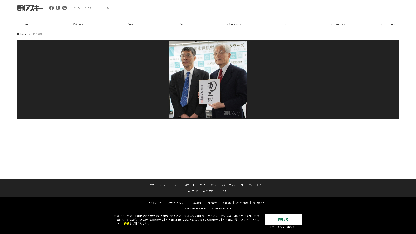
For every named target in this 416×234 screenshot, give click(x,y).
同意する (283, 219)
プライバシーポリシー (178, 202)
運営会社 (197, 202)
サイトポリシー (156, 202)
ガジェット (78, 24)
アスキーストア (338, 24)
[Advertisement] (340, 9)
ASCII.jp (194, 190)
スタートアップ (234, 24)
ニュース (26, 24)
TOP (152, 185)
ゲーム (130, 24)
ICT (286, 24)
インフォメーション (389, 24)
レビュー (163, 185)
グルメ (182, 24)
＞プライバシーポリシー (283, 227)
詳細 (126, 223)
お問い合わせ (212, 202)
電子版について (260, 202)
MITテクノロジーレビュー (217, 190)
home (23, 34)
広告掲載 (227, 202)
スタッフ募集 (242, 202)
